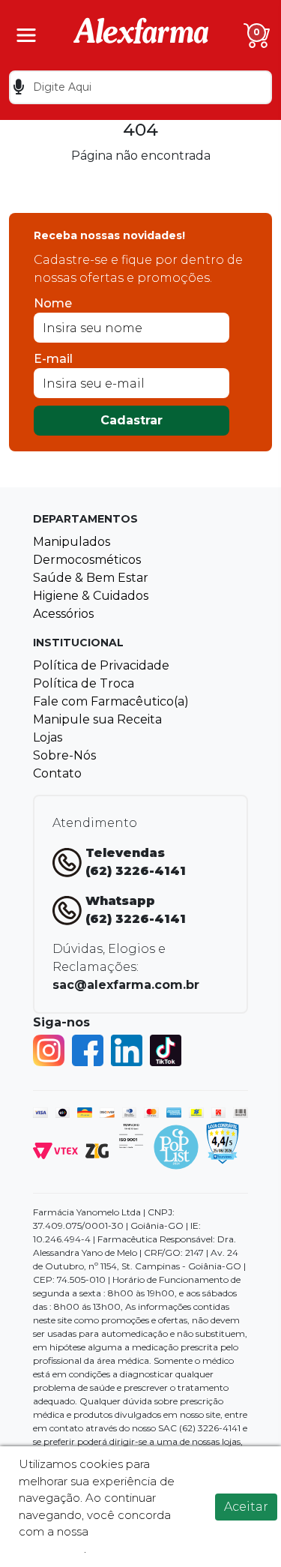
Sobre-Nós (64, 755)
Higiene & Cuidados (90, 596)
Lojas (47, 737)
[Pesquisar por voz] (18, 87)
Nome (53, 303)
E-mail (53, 359)
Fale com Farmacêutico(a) (111, 701)
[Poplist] (176, 1146)
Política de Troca (83, 683)
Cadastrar (131, 420)
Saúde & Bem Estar (90, 578)
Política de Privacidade (101, 665)
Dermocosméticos (87, 560)
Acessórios (63, 614)
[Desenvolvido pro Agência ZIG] (97, 1150)
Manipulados (71, 542)
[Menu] (26, 35)
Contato (57, 773)
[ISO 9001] (131, 1135)
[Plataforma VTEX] (55, 1150)
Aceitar (246, 1507)
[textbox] (140, 87)
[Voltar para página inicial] (140, 34)
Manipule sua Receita (97, 719)
